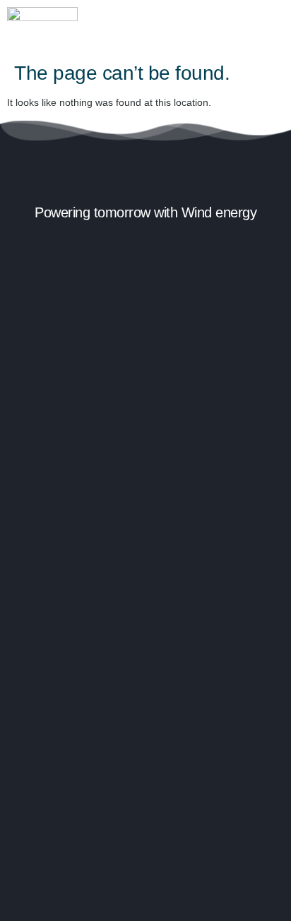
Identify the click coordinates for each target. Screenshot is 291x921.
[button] (103, 28)
